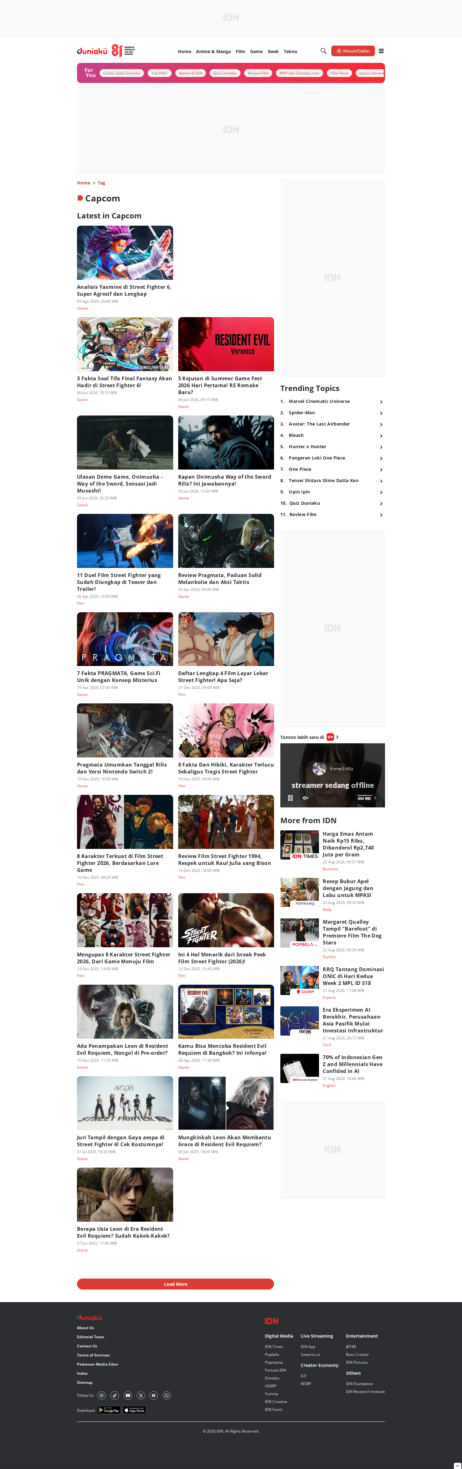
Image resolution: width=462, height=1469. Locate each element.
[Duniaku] (106, 51)
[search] (323, 51)
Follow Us (85, 1395)
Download (86, 1410)
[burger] (381, 50)
